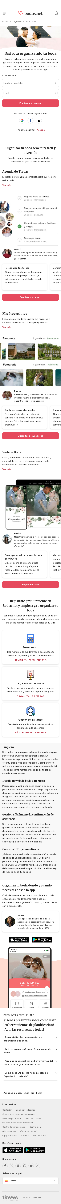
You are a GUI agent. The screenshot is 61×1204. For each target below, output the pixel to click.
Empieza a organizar (30, 103)
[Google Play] (42, 940)
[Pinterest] (18, 1165)
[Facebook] (5, 1165)
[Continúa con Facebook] (30, 120)
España (12, 1181)
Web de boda (39, 1135)
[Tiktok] (37, 1165)
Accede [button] (41, 129)
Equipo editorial (9, 1135)
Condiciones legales (25, 1110)
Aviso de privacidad (11, 1118)
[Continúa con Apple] (39, 120)
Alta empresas (9, 1131)
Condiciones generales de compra (18, 1114)
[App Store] (19, 940)
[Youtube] (31, 1165)
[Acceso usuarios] (57, 13)
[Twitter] (11, 1165)
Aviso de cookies (33, 1118)
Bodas (5, 21)
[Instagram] (24, 1165)
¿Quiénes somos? (28, 1131)
